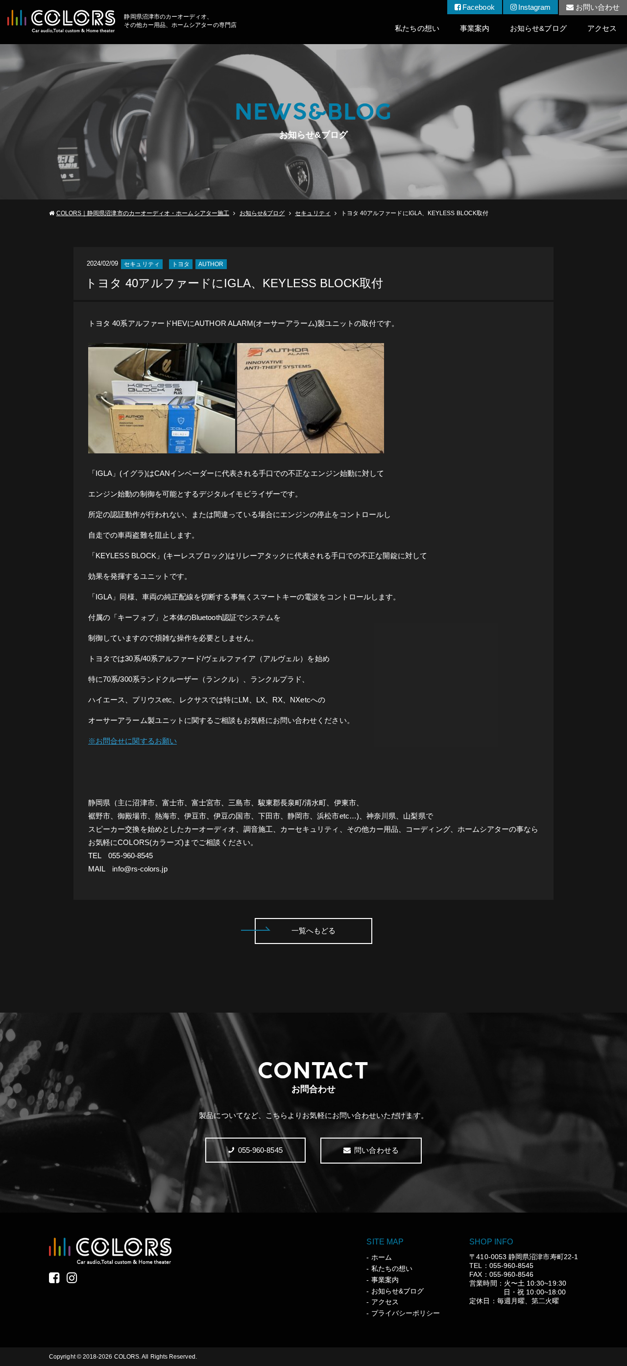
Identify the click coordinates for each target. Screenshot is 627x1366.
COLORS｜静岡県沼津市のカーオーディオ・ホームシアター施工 (142, 213)
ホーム (381, 1257)
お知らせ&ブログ (538, 28)
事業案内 (474, 28)
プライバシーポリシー (405, 1313)
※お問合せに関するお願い (132, 741)
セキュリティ (312, 213)
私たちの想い (417, 28)
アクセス (602, 28)
